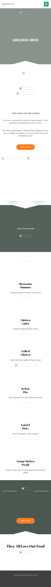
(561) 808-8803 (25, 40)
